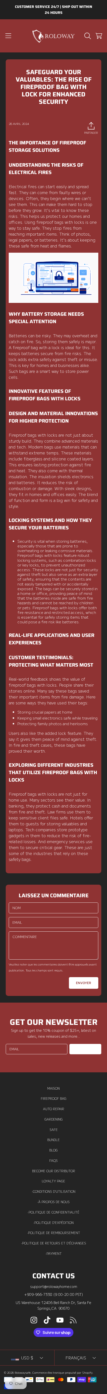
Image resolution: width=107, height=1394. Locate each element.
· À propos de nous (53, 1202)
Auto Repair (53, 1109)
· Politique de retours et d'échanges (53, 1243)
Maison (53, 1088)
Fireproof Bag (53, 1098)
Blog (53, 1150)
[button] (8, 36)
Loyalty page (53, 1181)
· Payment (54, 1253)
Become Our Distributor (53, 1171)
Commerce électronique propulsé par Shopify (62, 1372)
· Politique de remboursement (53, 1233)
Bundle (53, 1140)
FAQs (53, 1160)
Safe (54, 1129)
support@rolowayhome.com (53, 1286)
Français (75, 1358)
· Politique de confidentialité (53, 1212)
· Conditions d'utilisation (53, 1191)
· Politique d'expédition (53, 1222)
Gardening (54, 1119)
